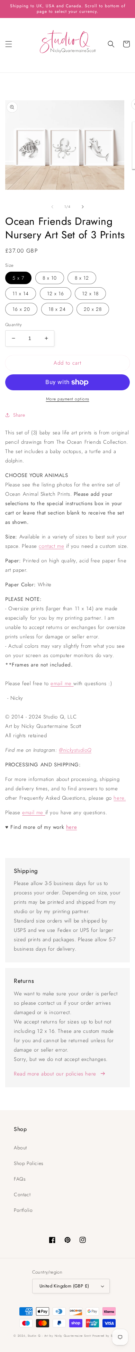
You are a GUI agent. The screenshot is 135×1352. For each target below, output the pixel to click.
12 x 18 (90, 293)
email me (61, 683)
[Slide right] (82, 206)
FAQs (20, 1178)
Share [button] (19, 414)
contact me (51, 546)
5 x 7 (18, 277)
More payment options (67, 399)
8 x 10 (50, 277)
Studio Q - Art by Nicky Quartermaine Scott (59, 1336)
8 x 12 (82, 277)
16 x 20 (21, 309)
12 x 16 (55, 293)
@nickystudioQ (75, 750)
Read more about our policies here (55, 1074)
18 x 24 (57, 309)
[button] (8, 44)
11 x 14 (20, 293)
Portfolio (23, 1210)
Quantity (13, 324)
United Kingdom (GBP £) (64, 1286)
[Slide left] (52, 206)
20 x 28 (93, 309)
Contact (22, 1194)
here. (120, 798)
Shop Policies (29, 1163)
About (20, 1147)
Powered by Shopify (107, 1336)
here (71, 827)
